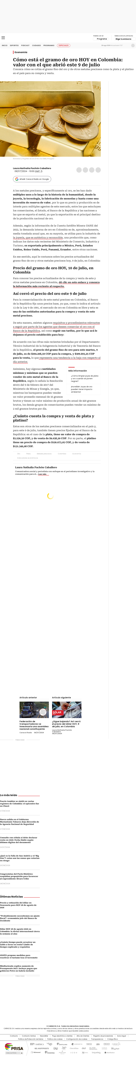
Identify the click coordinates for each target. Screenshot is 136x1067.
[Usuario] (133, 45)
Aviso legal (121, 1036)
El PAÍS (37, 1044)
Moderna (49, 1052)
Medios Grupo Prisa (14, 1053)
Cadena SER (88, 1044)
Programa (102, 39)
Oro (18, 454)
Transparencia (97, 1039)
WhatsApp (98, 170)
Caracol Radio (68, 37)
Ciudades (36, 45)
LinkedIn (91, 170)
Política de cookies (55, 1039)
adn (106, 1044)
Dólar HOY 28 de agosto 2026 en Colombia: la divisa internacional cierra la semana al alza (20, 931)
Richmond (35, 1052)
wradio (63, 1048)
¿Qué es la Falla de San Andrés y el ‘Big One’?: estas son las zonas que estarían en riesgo (19, 858)
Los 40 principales (48, 1044)
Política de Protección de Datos (30, 1039)
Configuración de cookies (76, 1039)
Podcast (25, 45)
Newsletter (127, 45)
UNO (54, 1048)
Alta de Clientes (83, 1036)
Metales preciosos (44, 454)
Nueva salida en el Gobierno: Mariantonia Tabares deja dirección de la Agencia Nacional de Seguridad (19, 821)
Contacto (14, 1036)
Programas (48, 45)
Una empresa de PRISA (14, 1046)
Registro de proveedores (103, 1036)
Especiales (64, 45)
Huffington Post (41, 1048)
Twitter (85, 170)
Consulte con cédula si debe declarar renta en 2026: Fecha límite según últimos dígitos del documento (18, 840)
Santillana (60, 1044)
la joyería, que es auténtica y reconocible (38, 237)
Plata (28, 454)
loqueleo (96, 1052)
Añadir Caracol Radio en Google (34, 179)
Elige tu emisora (123, 39)
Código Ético (112, 1039)
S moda (84, 1052)
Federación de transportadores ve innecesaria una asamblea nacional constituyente (34, 725)
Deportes (14, 45)
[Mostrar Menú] (3, 37)
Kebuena (115, 1048)
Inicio (4, 45)
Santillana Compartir (75, 1044)
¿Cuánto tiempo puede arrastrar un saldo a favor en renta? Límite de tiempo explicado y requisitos (17, 944)
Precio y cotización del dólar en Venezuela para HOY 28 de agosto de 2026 (18, 905)
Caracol (116, 1044)
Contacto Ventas (29, 1036)
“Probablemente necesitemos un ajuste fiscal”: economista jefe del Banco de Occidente (20, 918)
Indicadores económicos (27, 458)
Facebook (79, 170)
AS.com (97, 1044)
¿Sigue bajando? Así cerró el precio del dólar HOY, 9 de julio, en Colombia (66, 724)
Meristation (109, 1052)
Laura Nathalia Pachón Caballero (32, 168)
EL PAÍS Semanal (92, 1048)
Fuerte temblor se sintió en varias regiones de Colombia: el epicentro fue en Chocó (19, 803)
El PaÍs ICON (73, 1052)
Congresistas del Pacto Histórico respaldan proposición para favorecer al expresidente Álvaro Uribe (19, 876)
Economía (21, 52)
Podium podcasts (61, 1052)
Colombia (62, 454)
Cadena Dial (83, 1048)
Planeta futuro (104, 1048)
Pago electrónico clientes (62, 1036)
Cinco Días (73, 1048)
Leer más (42, 474)
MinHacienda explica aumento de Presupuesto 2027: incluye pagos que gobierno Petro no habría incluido (18, 968)
